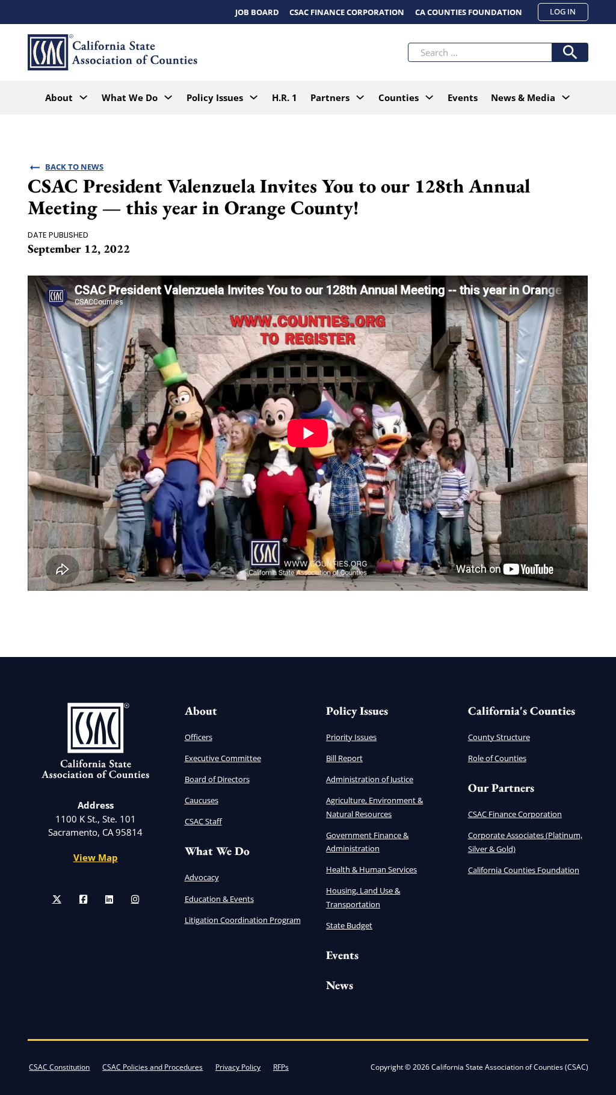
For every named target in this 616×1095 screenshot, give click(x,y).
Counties (398, 97)
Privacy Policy (237, 1067)
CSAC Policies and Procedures (152, 1067)
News (339, 985)
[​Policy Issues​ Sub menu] (253, 97)
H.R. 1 (284, 97)
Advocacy (202, 877)
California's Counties (521, 710)
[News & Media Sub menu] (565, 97)
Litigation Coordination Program (243, 920)
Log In (563, 11)
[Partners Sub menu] (360, 97)
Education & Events (219, 898)
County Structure (499, 737)
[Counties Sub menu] (429, 97)
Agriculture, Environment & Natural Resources (374, 807)
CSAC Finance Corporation (346, 12)
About (59, 97)
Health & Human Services (371, 869)
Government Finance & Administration (367, 842)
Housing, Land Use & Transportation (363, 897)
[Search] (570, 52)
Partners (330, 97)
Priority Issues (351, 737)
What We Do (130, 97)
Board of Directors (217, 779)
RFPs (281, 1067)
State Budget (349, 925)
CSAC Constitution (59, 1067)
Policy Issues (357, 710)
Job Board (257, 12)
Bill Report (344, 758)
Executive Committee (223, 758)
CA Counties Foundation (468, 12)
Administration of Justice (369, 779)
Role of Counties (497, 758)
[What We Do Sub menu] (168, 97)
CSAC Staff (203, 821)
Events (463, 97)
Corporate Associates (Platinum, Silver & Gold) (525, 842)
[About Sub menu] (83, 97)
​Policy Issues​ (214, 97)
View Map (95, 857)
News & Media (523, 97)
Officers (198, 737)
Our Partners (501, 787)
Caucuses (201, 800)
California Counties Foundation (523, 870)
